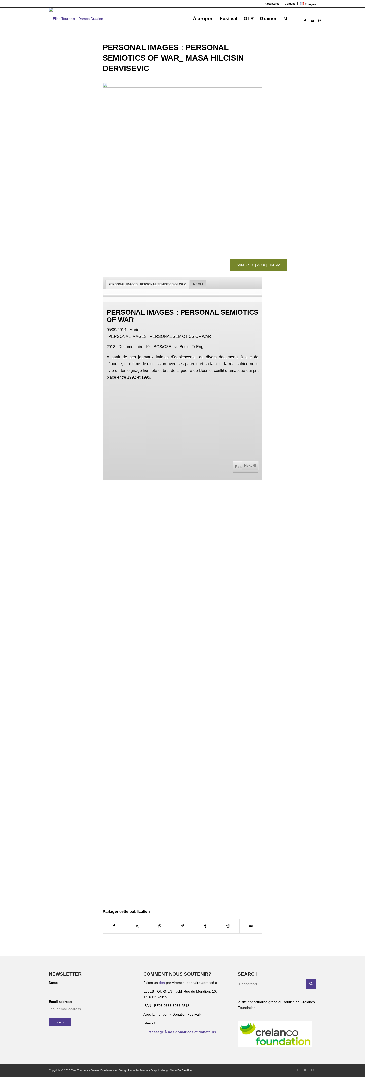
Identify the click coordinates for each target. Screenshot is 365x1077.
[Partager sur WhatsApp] (159, 926)
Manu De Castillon (181, 1070)
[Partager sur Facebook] (114, 926)
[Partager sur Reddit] (228, 926)
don (162, 983)
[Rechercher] (286, 19)
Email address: (60, 1002)
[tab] (147, 284)
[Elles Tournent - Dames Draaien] (76, 19)
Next (248, 465)
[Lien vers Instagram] (320, 20)
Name (53, 983)
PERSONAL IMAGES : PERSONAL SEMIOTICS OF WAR (147, 284)
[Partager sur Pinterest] (182, 926)
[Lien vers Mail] (312, 20)
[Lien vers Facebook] (305, 20)
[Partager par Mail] (251, 926)
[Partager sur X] (137, 926)
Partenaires (272, 3)
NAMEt (198, 284)
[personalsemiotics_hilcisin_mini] (182, 163)
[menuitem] (272, 3)
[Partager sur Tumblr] (205, 926)
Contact (290, 3)
